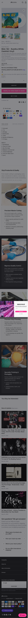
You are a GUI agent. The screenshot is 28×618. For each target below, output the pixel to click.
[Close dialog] (26, 301)
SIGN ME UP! (20, 311)
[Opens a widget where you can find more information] (21, 615)
